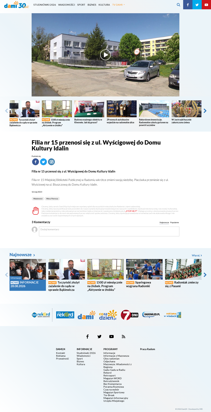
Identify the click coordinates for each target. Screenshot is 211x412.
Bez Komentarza (112, 384)
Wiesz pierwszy (52, 199)
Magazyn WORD (112, 378)
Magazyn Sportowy (113, 392)
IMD (201, 409)
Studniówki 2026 (44, 4)
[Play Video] (105, 55)
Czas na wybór (111, 389)
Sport (81, 4)
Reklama (60, 355)
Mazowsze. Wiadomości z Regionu (117, 365)
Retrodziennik (111, 381)
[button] (205, 111)
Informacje (109, 353)
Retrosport (109, 375)
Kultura (104, 4)
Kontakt (60, 353)
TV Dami (117, 4)
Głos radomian (111, 358)
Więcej (196, 255)
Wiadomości (66, 4)
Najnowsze (21, 254)
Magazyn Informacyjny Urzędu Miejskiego (115, 399)
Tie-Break (108, 395)
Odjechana (109, 361)
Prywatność (62, 358)
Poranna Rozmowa (113, 386)
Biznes (92, 4)
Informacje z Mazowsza (116, 355)
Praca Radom (147, 349)
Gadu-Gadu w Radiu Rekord (114, 371)
